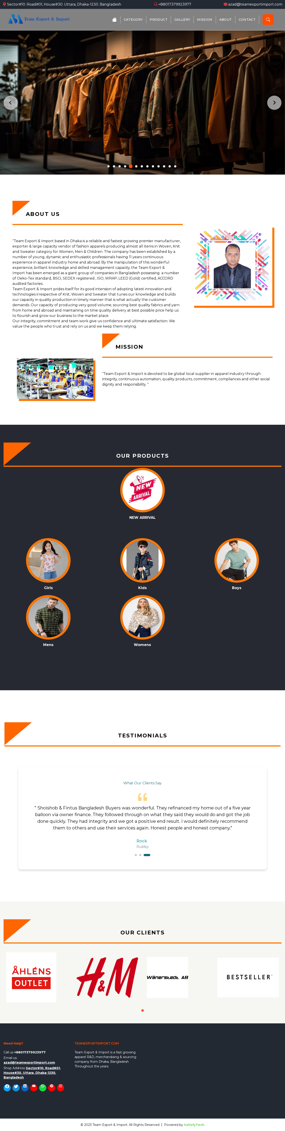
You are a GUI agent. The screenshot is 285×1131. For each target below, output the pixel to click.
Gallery (182, 20)
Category (133, 20)
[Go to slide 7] (141, 166)
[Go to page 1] (142, 1010)
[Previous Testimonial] (25, 818)
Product (158, 20)
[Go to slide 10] (158, 166)
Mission (204, 20)
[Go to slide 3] (119, 166)
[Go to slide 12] (169, 166)
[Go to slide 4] (125, 166)
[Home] (114, 19)
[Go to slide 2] (114, 166)
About (225, 20)
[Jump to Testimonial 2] (140, 855)
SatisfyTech (194, 1125)
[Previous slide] (11, 103)
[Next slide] (274, 103)
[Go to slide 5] (130, 166)
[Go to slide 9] (153, 166)
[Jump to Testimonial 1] (136, 855)
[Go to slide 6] (136, 166)
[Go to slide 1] (108, 166)
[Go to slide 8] (147, 166)
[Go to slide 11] (164, 166)
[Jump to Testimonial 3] (147, 855)
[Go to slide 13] (175, 166)
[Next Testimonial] (260, 818)
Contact (247, 20)
